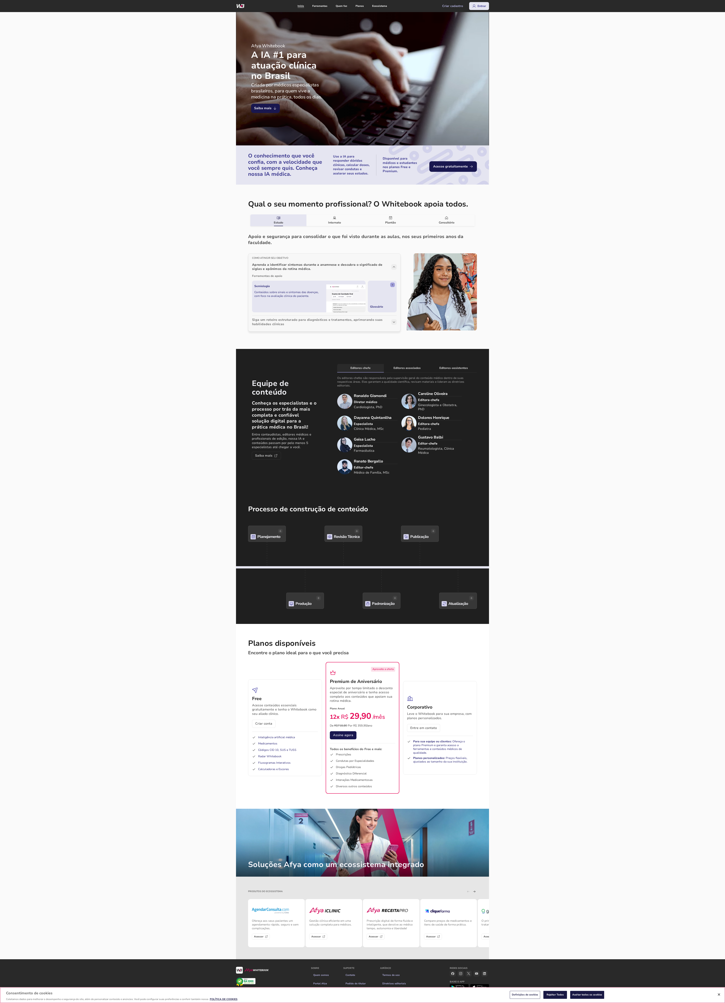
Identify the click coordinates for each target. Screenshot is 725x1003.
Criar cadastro (452, 6)
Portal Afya (320, 983)
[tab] (278, 220)
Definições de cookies (525, 994)
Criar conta (263, 723)
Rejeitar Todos (555, 994)
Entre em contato (423, 728)
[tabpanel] (362, 278)
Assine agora (343, 735)
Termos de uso (391, 975)
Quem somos (321, 975)
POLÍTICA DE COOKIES (224, 999)
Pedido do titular (356, 983)
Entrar (481, 6)
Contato (350, 975)
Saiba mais (262, 108)
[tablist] (362, 220)
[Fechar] (719, 994)
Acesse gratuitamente (450, 166)
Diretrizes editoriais (394, 983)
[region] (362, 995)
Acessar (258, 936)
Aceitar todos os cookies (587, 994)
